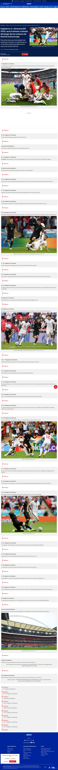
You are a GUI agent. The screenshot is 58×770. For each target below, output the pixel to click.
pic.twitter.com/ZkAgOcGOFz (45, 664)
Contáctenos (25, 754)
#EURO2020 (33, 664)
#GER (23, 679)
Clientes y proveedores (27, 755)
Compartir (26, 54)
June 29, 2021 (34, 665)
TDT (24, 751)
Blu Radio (8, 751)
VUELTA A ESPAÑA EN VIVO (15, 6)
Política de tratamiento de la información (47, 751)
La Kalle (8, 752)
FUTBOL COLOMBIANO (34, 6)
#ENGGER (35, 679)
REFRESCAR (55, 387)
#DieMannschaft (29, 679)
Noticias (13, 758)
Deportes (8, 758)
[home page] (29, 4)
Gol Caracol (3, 25)
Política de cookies (44, 752)
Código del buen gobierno (27, 752)
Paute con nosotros (26, 758)
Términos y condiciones (44, 754)
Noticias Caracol (10, 748)
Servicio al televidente (26, 748)
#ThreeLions (11, 664)
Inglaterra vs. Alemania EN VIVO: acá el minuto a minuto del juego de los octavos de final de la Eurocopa (22, 25)
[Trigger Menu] (2, 4)
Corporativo (43, 755)
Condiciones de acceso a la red (46, 748)
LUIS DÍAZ (41, 6)
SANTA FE (7, 6)
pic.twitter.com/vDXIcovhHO (44, 679)
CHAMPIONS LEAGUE (25, 6)
